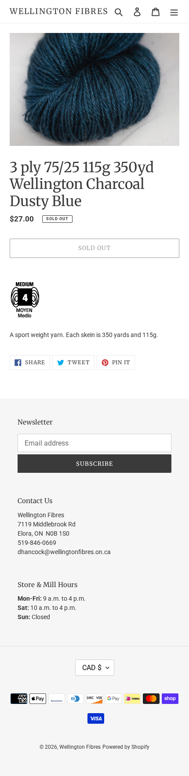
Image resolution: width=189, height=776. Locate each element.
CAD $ (92, 668)
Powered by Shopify (125, 747)
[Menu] (174, 11)
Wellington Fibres (59, 11)
